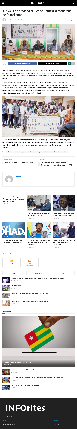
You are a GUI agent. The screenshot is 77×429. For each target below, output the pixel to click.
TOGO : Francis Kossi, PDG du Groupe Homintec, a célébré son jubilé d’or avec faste (38, 278)
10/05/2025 (15, 387)
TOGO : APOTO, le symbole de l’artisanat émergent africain (30, 301)
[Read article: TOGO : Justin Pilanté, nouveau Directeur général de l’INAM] (64, 203)
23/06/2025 (8, 364)
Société (56, 236)
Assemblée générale (21, 152)
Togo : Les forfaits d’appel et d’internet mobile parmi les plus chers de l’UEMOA (13, 199)
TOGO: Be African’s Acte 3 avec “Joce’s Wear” (25, 385)
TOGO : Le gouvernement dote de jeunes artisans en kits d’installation (64, 242)
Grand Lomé (58, 152)
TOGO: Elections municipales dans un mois (17, 362)
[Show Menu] (3, 3)
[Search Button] (74, 3)
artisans (9, 152)
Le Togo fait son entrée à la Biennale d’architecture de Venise (31, 370)
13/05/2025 (15, 372)
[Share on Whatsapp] (69, 63)
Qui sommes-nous (7, 424)
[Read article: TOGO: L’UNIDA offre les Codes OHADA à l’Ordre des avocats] (13, 230)
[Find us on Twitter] (55, 424)
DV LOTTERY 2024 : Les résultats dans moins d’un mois (28, 286)
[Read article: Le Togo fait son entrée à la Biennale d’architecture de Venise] (6, 372)
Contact (18, 424)
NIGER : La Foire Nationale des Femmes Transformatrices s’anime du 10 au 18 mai (37, 377)
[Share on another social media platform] (73, 63)
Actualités (29, 20)
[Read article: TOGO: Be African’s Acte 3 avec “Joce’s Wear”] (6, 387)
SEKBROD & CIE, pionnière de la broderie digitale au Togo (29, 293)
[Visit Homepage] (38, 3)
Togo (65, 152)
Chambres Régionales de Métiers (41, 152)
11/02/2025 (21, 20)
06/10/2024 (56, 218)
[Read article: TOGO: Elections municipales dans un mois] (38, 341)
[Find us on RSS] (58, 424)
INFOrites (11, 20)
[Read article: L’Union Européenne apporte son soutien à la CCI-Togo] (39, 203)
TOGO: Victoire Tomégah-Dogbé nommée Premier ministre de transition (38, 242)
